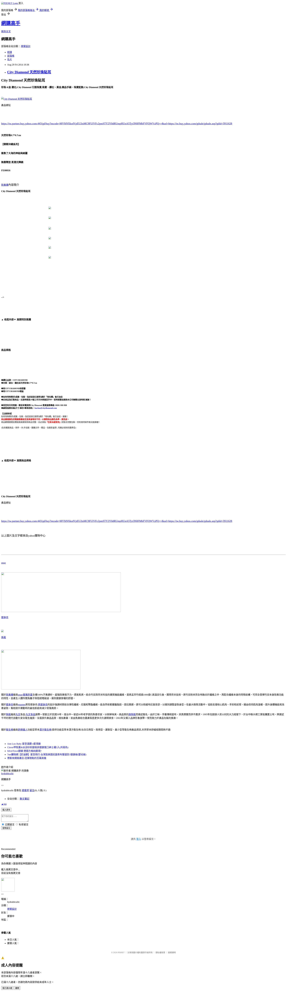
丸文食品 (30, 714)
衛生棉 (9, 729)
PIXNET (121, 952)
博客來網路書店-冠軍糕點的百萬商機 (26, 758)
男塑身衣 (43, 704)
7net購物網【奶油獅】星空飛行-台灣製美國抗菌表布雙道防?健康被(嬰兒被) (46, 754)
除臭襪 (4, 185)
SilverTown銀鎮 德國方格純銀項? (24, 751)
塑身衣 (4, 617)
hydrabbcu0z (7, 773)
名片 (9, 59)
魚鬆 (3, 637)
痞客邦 (25, 790)
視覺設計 (25, 46)
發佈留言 (6, 828)
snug (3, 563)
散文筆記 (24, 799)
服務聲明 (172, 952)
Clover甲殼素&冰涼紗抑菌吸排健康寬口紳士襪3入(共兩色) (37, 747)
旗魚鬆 (132, 714)
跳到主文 (6, 31)
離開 (17, 988)
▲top (4, 804)
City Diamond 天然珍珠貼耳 (29, 72)
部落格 (10, 56)
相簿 (9, 52)
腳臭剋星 (28, 694)
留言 (32, 790)
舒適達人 (23, 729)
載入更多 (6, 810)
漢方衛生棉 (45, 729)
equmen (21, 704)
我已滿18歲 (7, 988)
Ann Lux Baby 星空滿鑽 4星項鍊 (24, 743)
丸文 (18, 714)
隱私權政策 (160, 952)
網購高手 (10, 23)
